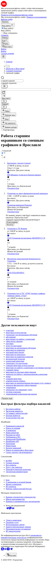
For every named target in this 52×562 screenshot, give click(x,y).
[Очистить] (4, 86)
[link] (5, 43)
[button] (3, 49)
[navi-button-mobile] (3, 57)
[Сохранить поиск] (3, 93)
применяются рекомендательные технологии (21, 536)
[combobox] (12, 81)
